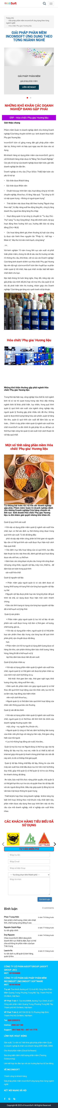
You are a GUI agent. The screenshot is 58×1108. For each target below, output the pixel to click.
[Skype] (14, 1099)
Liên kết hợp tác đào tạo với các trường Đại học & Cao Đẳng (28, 1063)
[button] (27, 97)
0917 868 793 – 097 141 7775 (24, 1030)
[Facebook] (4, 1099)
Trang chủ (10, 18)
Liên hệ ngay (29, 87)
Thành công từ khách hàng (15, 1076)
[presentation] (25, 851)
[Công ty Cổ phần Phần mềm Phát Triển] (10, 3)
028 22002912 (14, 1020)
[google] (9, 1099)
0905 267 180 (17, 1025)
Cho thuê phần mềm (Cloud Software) (20, 1051)
